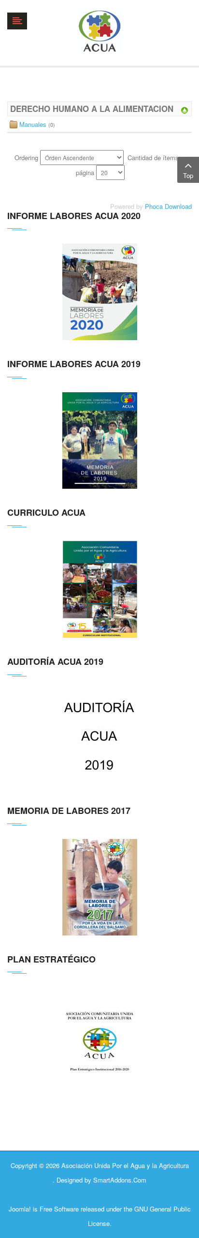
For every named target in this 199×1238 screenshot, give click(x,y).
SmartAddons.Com (119, 1179)
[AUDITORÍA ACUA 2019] (99, 738)
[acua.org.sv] (99, 31)
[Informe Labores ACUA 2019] (99, 440)
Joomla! (20, 1208)
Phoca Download (168, 206)
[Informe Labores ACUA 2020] (99, 292)
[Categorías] (184, 109)
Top (188, 175)
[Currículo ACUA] (99, 589)
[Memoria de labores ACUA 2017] (99, 887)
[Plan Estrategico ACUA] (99, 1049)
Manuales (32, 124)
